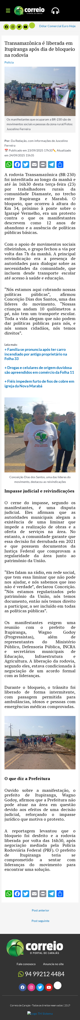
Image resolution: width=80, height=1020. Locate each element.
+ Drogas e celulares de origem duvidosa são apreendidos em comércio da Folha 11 (39, 370)
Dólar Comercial (50, 26)
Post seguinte (40, 921)
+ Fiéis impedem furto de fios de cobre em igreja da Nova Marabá (39, 383)
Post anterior (40, 910)
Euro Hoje (69, 26)
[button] (8, 11)
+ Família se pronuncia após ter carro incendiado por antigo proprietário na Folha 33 (35, 354)
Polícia (9, 62)
